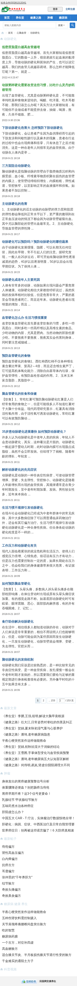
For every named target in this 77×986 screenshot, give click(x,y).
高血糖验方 (10, 948)
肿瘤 (50, 17)
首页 (7, 17)
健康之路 (35, 17)
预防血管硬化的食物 (16, 355)
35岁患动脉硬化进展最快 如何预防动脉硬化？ (34, 431)
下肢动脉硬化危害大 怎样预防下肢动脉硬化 (32, 127)
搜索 (60, 25)
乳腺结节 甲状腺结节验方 (20, 799)
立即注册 (70, 9)
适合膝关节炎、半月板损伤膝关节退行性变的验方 (36, 955)
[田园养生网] (13, 10)
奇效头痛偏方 (11, 889)
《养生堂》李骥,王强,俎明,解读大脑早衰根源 (33, 716)
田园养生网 (2, 33)
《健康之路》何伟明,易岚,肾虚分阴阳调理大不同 (36, 765)
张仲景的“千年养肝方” (17, 877)
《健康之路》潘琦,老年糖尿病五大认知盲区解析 (35, 759)
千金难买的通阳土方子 (18, 961)
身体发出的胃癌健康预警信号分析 (25, 781)
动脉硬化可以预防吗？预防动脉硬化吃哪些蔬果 (35, 241)
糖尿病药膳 (10, 936)
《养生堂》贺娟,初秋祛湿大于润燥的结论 (31, 746)
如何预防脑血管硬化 (16, 583)
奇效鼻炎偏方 (11, 895)
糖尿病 (63, 17)
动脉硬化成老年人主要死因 (21, 279)
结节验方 (8, 883)
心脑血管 (21, 32)
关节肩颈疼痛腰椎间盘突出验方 (24, 924)
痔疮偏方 (8, 846)
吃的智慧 (8, 930)
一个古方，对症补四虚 (18, 942)
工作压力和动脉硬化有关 (19, 545)
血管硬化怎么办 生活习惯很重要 (24, 317)
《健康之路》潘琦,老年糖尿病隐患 (26, 734)
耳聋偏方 (8, 871)
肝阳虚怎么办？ (13, 812)
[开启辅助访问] (76, 3)
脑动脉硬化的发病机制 (18, 659)
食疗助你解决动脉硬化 (18, 621)
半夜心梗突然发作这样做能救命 (24, 740)
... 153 (52, 700)
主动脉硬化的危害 (14, 203)
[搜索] (72, 25)
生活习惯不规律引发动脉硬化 (22, 507)
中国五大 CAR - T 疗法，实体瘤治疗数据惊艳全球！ (38, 818)
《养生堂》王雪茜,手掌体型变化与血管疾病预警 (35, 753)
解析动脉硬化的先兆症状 (19, 469)
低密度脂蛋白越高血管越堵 (21, 47)
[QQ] (29, 981)
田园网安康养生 (47, 981)
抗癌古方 (8, 865)
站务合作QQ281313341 (13, 2)
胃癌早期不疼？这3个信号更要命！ (26, 793)
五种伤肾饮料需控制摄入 (19, 918)
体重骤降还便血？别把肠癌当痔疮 (25, 787)
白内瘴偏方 (10, 859)
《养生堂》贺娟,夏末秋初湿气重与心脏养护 (32, 728)
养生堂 (20, 17)
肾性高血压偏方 (13, 852)
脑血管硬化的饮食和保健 (19, 393)
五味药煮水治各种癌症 (18, 806)
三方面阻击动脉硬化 (16, 165)
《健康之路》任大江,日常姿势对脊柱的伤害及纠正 (37, 722)
